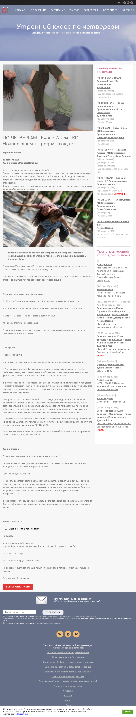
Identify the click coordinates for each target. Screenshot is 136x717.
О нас (120, 2)
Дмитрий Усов (104, 115)
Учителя (74, 10)
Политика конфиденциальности (68, 648)
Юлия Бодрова (123, 156)
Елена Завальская (106, 209)
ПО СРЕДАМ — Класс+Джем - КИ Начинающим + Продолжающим (113, 131)
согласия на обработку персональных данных (78, 616)
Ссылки (68, 695)
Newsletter (68, 691)
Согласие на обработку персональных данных (68, 667)
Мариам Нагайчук (28, 163)
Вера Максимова (106, 184)
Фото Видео (110, 10)
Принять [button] (127, 711)
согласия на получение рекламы (47, 623)
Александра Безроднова (110, 137)
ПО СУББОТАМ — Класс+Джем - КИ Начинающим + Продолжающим (114, 203)
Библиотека (91, 10)
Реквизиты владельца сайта (68, 686)
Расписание (58, 10)
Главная (20, 10)
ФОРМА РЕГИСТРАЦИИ (18, 586)
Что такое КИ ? (38, 10)
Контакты (128, 10)
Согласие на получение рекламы (68, 676)
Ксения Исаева (11, 163)
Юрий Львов (103, 87)
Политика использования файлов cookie (68, 652)
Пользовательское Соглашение (68, 657)
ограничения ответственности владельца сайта (61, 618)
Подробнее (22, 714)
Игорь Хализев (120, 314)
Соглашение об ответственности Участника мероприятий (68, 681)
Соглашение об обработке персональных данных (68, 662)
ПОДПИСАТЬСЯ (53, 612)
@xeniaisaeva (75, 568)
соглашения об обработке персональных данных (22, 618)
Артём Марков (105, 317)
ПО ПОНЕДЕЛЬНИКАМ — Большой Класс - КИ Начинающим (110, 81)
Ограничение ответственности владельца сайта (68, 671)
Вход (68, 705)
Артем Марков (105, 364)
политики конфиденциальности (47, 616)
